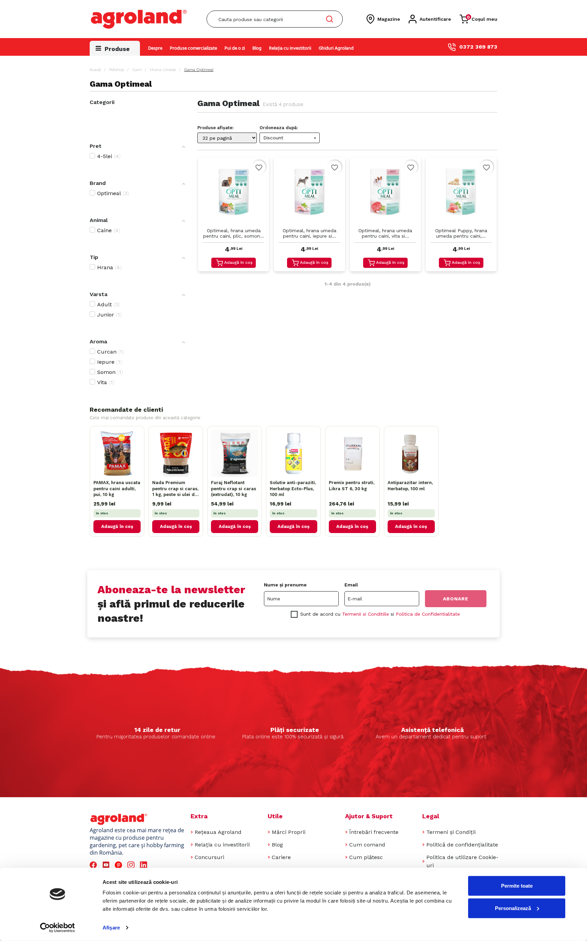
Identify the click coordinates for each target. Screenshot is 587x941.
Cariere (281, 857)
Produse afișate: (215, 127)
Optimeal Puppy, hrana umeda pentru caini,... (461, 233)
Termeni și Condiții (451, 832)
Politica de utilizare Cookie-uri (462, 861)
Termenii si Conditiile (365, 614)
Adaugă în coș (238, 262)
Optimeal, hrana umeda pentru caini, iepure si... (309, 233)
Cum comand (367, 844)
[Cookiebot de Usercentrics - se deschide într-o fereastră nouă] (57, 928)
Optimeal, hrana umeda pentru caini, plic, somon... (233, 233)
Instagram (132, 865)
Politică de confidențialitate (462, 844)
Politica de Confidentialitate (428, 614)
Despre (155, 48)
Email (351, 584)
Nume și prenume (285, 584)
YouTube (107, 865)
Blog (257, 48)
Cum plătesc (366, 857)
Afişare (111, 927)
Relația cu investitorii (290, 48)
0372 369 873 (478, 47)
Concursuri (209, 857)
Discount (290, 137)
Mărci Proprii (288, 832)
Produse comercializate (193, 48)
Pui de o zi (235, 48)
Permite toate (517, 886)
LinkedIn (144, 865)
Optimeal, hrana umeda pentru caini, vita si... (385, 233)
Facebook (94, 865)
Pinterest (119, 865)
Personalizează (513, 908)
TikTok (157, 865)
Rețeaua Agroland (218, 832)
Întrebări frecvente (373, 832)
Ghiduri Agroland (336, 48)
